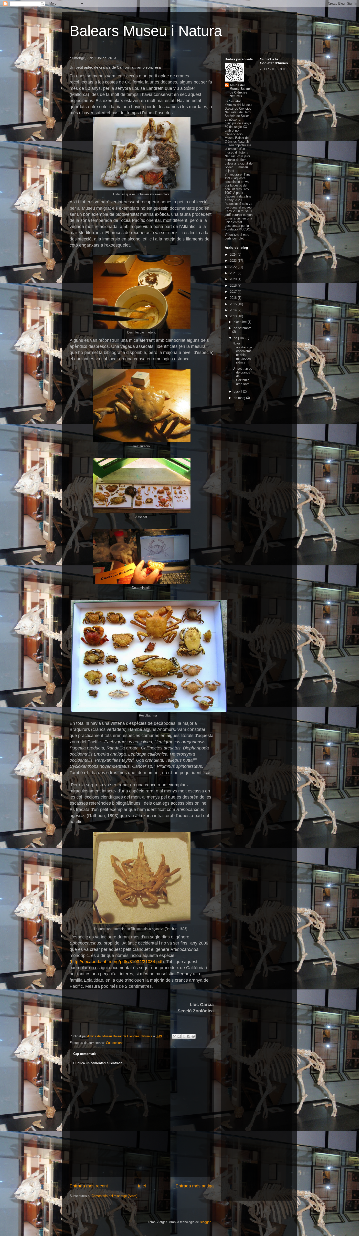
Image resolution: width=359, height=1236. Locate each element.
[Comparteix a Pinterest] (193, 1036)
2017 (234, 291)
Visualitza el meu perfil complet (237, 236)
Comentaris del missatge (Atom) (114, 1196)
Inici (142, 1186)
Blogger (205, 1222)
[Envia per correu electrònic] (174, 1036)
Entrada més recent (89, 1186)
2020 (234, 279)
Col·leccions (114, 1043)
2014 (234, 310)
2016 (234, 298)
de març (240, 398)
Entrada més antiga (195, 1186)
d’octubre (241, 322)
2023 (234, 260)
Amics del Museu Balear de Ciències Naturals (240, 90)
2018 (234, 285)
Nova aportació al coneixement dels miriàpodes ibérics (242, 353)
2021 (234, 273)
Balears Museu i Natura (146, 31)
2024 (234, 254)
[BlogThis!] (179, 1036)
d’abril (238, 391)
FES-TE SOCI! (274, 69)
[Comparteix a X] (183, 1036)
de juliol (239, 338)
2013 (234, 316)
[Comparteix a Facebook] (188, 1036)
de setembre (242, 328)
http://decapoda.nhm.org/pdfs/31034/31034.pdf (116, 961)
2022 (234, 267)
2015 (234, 304)
